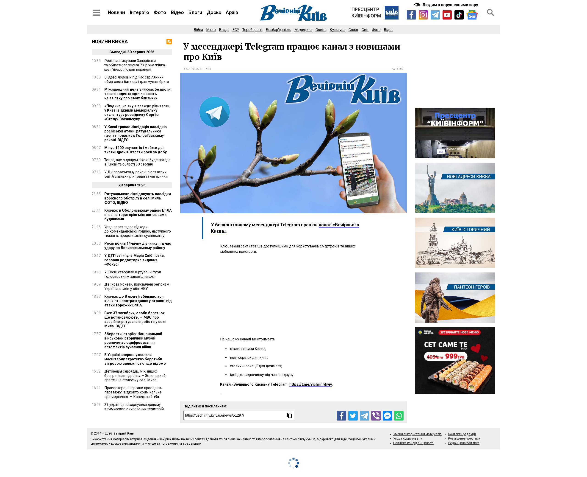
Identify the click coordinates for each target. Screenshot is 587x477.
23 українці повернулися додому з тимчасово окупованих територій (134, 406)
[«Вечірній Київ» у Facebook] (411, 15)
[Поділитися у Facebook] (341, 416)
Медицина (303, 30)
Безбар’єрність (278, 30)
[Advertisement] (293, 295)
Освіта (321, 30)
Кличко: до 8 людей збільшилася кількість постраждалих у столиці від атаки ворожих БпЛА (138, 300)
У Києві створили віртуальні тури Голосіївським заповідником (132, 274)
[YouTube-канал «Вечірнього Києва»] (447, 15)
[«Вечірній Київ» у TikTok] (459, 15)
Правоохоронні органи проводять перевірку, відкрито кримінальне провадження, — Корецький (133, 392)
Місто (211, 30)
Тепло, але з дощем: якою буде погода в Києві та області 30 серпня (137, 162)
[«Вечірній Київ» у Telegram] (435, 15)
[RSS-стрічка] (169, 41)
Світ (365, 30)
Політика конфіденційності (413, 443)
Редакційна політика (463, 443)
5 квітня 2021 (193, 68)
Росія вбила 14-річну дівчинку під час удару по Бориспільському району (137, 245)
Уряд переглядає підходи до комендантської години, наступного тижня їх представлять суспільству (137, 231)
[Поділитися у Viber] (376, 416)
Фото (160, 12)
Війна (198, 30)
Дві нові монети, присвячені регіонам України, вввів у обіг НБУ (136, 286)
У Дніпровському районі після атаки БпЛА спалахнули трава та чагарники (136, 174)
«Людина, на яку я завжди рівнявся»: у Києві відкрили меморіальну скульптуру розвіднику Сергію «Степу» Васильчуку (137, 112)
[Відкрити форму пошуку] (490, 12)
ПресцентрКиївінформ (366, 13)
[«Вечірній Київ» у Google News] (472, 15)
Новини (116, 12)
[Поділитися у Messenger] (387, 416)
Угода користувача (407, 438)
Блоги (195, 12)
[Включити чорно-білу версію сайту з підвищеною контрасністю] (446, 4)
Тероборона (252, 30)
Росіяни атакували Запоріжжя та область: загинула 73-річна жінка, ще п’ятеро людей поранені (135, 65)
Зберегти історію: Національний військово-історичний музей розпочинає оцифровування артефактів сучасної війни (133, 340)
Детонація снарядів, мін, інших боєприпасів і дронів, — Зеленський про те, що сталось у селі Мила (135, 375)
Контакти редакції (462, 434)
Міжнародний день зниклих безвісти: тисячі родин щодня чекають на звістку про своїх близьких (137, 93)
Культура (337, 30)
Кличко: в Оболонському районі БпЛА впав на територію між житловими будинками (138, 214)
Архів (232, 12)
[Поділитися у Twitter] (353, 416)
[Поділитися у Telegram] (364, 416)
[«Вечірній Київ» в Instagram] (423, 15)
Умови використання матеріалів (417, 434)
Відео (177, 12)
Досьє (214, 12)
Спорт (353, 30)
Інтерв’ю (139, 12)
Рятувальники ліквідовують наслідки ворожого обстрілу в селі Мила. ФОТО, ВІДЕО (137, 198)
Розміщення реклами (464, 438)
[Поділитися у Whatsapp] (399, 416)
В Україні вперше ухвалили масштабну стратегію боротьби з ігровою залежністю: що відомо (135, 359)
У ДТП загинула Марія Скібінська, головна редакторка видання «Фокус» (134, 260)
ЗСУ (236, 30)
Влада (224, 30)
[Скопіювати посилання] (289, 415)
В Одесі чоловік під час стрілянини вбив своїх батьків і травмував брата (136, 79)
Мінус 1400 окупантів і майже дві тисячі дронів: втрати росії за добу (135, 150)
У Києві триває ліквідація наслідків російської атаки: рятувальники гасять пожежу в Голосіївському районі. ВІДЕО (135, 133)
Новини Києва (110, 41)
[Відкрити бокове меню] (96, 12)
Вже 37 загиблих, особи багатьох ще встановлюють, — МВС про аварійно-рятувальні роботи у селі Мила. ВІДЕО (135, 319)
